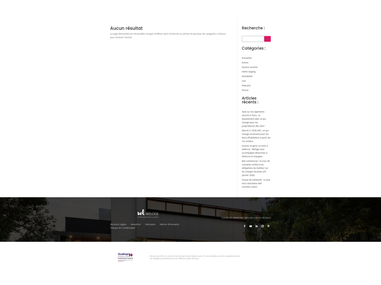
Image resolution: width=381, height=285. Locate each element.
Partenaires (150, 224)
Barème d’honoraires (169, 224)
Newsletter (136, 224)
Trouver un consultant (259, 11)
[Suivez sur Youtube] (250, 226)
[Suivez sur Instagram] (262, 226)
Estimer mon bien (210, 11)
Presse (245, 90)
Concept (231, 4)
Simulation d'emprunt (184, 11)
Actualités (247, 57)
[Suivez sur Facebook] (244, 226)
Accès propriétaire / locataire (289, 11)
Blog (295, 4)
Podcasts (246, 85)
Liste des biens (246, 4)
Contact (304, 4)
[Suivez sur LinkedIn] (256, 226)
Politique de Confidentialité (122, 227)
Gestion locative (265, 4)
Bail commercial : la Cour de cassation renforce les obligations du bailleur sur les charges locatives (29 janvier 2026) (256, 168)
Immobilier (247, 76)
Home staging (249, 71)
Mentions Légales (118, 224)
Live (244, 80)
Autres (245, 62)
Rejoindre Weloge (233, 11)
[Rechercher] (267, 39)
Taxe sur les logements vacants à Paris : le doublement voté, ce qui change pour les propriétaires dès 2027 (254, 118)
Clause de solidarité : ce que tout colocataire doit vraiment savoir (256, 183)
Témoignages (282, 4)
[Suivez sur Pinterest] (268, 226)
